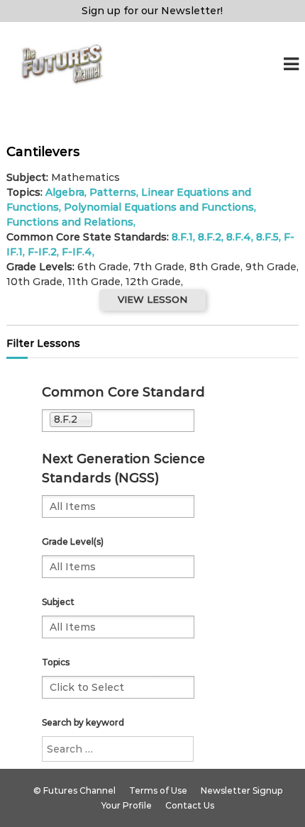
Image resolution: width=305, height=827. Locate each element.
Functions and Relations (69, 222)
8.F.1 (182, 237)
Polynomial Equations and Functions (159, 207)
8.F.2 (209, 237)
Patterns (112, 192)
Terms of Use (158, 790)
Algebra (64, 192)
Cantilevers (42, 152)
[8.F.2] (148, 420)
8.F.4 (238, 237)
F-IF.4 (77, 251)
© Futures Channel (74, 790)
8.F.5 (267, 237)
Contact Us (189, 805)
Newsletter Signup (241, 790)
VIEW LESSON (152, 299)
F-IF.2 (42, 251)
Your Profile (126, 805)
